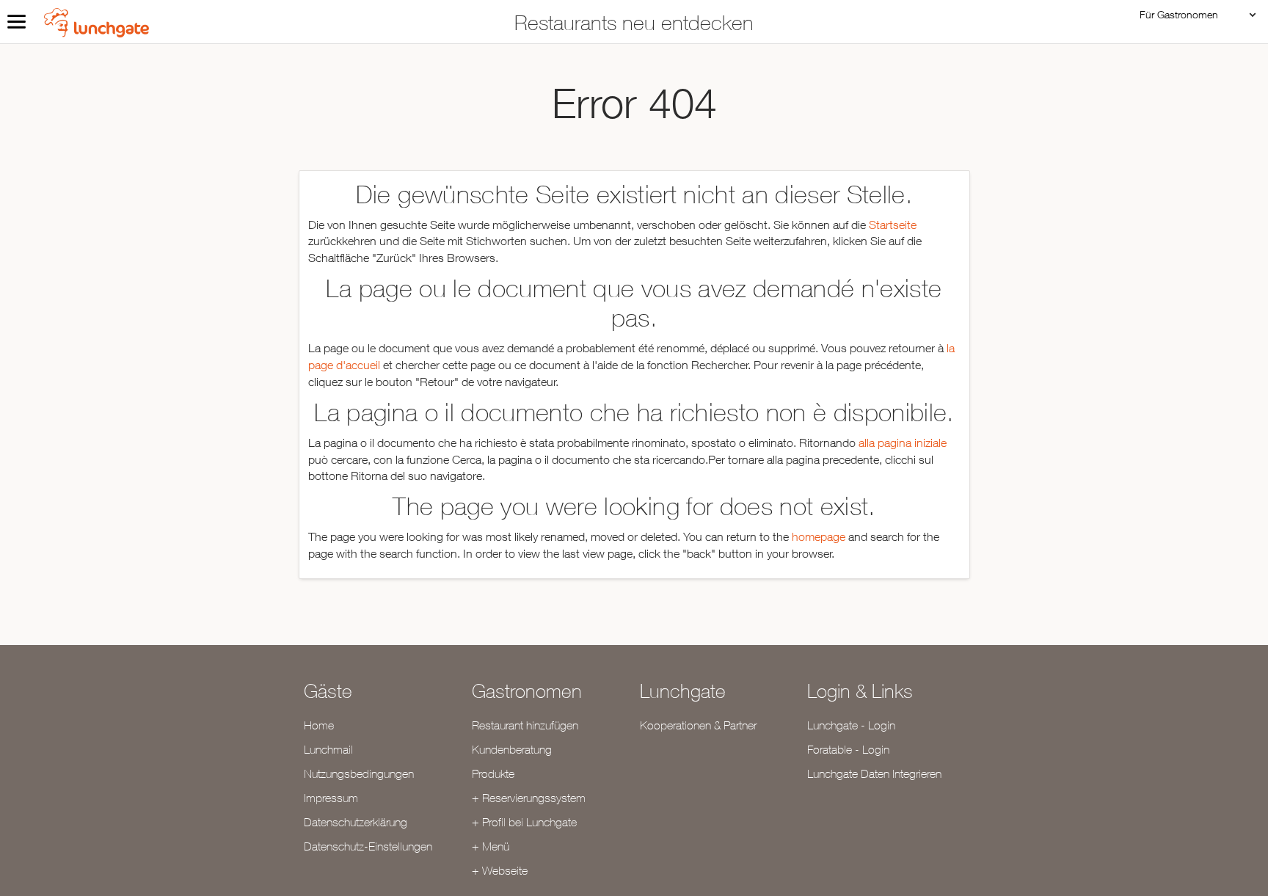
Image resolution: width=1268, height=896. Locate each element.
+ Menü (490, 846)
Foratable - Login (848, 749)
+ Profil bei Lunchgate (524, 821)
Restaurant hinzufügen (525, 725)
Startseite (893, 224)
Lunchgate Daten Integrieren (874, 773)
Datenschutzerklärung (355, 821)
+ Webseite (500, 870)
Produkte (493, 773)
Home (319, 725)
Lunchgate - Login (851, 725)
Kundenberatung (512, 749)
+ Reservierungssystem (529, 797)
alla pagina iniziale (903, 442)
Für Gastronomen (1179, 14)
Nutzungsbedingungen (359, 773)
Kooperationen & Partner (698, 725)
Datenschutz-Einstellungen (368, 846)
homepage (818, 536)
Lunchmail (328, 749)
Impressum (331, 797)
